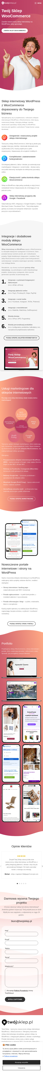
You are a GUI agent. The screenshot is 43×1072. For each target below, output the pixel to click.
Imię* (6, 930)
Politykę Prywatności (21, 990)
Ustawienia (21, 1068)
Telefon (7, 948)
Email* (7, 939)
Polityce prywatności (11, 1056)
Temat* (7, 957)
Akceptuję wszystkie (21, 1062)
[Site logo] (9, 3)
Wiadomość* (9, 966)
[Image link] (21, 359)
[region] (21, 1057)
